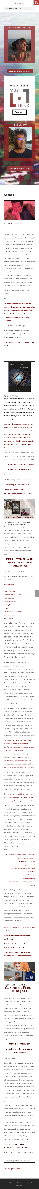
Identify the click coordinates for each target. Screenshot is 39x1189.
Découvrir (19, 112)
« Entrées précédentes (12, 1169)
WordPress (19, 1186)
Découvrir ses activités (19, 71)
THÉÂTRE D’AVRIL (11, 396)
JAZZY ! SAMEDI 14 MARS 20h (15, 985)
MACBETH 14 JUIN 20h (13, 223)
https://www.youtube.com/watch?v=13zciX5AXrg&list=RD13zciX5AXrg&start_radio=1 (19, 927)
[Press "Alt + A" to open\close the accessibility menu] (36, 2)
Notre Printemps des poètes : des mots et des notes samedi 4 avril (19, 523)
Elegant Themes (18, 1182)
